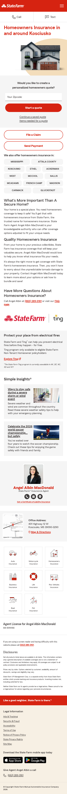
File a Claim (33, 134)
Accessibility (9, 726)
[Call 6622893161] (27, 496)
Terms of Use (9, 730)
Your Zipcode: (14, 97)
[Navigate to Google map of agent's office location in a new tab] (40, 496)
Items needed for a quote (34, 120)
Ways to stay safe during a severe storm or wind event (19, 394)
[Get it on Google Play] (35, 760)
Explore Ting (11, 359)
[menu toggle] (62, 6)
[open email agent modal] (33, 497)
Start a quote (33, 107)
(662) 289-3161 (33, 301)
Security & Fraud (11, 721)
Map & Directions (41, 532)
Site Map (7, 744)
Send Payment (33, 145)
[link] (17, 6)
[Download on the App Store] (13, 760)
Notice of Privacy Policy (14, 735)
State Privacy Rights (13, 739)
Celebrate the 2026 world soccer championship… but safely (20, 431)
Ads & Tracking (10, 717)
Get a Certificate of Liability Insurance (33, 502)
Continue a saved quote (33, 117)
